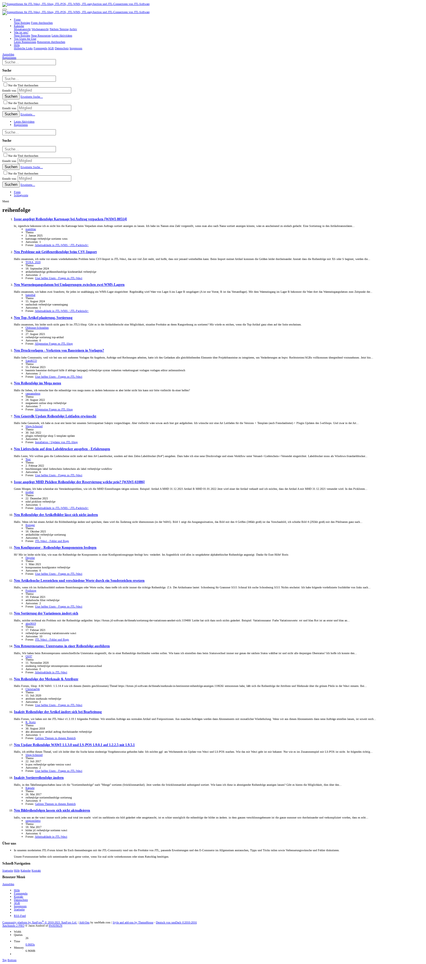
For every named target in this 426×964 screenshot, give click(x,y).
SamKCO (31, 360)
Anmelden (8, 884)
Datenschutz (21, 899)
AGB (17, 903)
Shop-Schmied (34, 426)
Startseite (7, 870)
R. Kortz (31, 722)
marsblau (31, 229)
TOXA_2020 (33, 262)
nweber (30, 492)
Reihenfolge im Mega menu (37, 383)
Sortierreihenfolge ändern (39, 778)
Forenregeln (21, 893)
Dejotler (30, 557)
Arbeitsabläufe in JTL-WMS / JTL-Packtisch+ (62, 245)
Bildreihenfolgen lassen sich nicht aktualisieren (52, 810)
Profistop (31, 590)
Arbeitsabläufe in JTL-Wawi (51, 672)
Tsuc (28, 459)
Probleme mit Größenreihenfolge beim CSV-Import (55, 252)
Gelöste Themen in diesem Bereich (55, 738)
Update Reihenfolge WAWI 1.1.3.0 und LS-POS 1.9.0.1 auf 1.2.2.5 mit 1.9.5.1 (74, 745)
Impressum (20, 906)
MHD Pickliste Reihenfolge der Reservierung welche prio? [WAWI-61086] (79, 482)
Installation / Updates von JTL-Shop (56, 442)
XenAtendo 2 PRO (13, 925)
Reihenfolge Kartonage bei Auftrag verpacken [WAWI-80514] (70, 219)
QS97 (29, 656)
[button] (4, 9)
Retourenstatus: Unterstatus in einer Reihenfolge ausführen (62, 646)
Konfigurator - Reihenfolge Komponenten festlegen (55, 548)
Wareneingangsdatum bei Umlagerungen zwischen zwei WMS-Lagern (69, 285)
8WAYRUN (55, 925)
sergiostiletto (33, 820)
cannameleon (33, 393)
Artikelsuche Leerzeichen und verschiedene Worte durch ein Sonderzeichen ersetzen (79, 581)
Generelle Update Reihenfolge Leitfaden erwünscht (55, 416)
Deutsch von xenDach (176, 922)
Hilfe (17, 870)
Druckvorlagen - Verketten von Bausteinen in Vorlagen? (59, 350)
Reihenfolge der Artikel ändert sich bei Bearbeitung (58, 712)
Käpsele (30, 788)
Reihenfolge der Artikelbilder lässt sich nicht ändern (56, 515)
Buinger (30, 525)
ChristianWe (33, 689)
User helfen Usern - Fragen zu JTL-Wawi (58, 278)
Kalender (26, 870)
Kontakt (36, 870)
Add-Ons (84, 922)
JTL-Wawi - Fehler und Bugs (52, 541)
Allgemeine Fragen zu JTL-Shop (54, 343)
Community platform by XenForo (39, 922)
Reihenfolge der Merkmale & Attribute (46, 679)
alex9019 (31, 623)
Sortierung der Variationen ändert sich (46, 613)
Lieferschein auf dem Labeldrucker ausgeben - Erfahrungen (62, 449)
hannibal (30, 295)
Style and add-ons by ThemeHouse (133, 922)
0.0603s (30, 944)
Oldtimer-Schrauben (37, 327)
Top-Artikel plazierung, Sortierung (43, 318)
